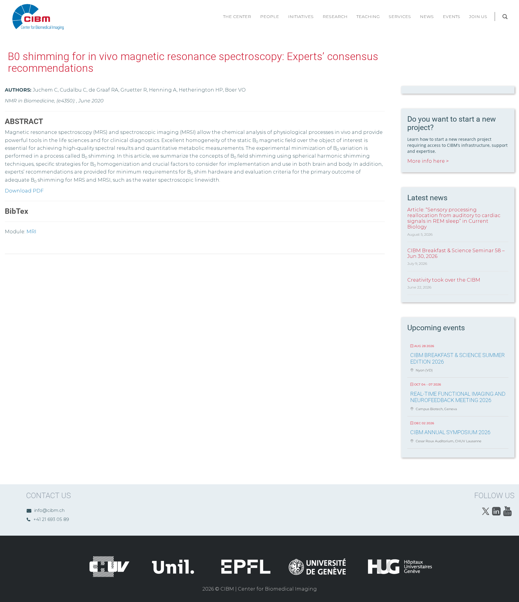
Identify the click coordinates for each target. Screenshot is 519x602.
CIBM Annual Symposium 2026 (450, 432)
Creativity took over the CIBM (443, 280)
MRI (31, 231)
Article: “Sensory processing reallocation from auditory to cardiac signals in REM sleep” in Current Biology (453, 218)
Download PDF (24, 191)
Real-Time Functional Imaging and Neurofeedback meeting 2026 (457, 397)
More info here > (428, 161)
